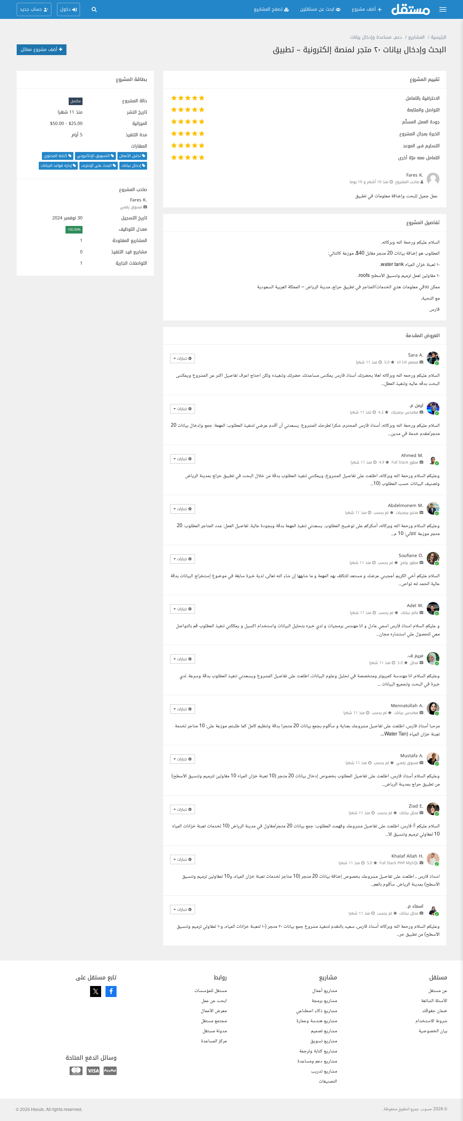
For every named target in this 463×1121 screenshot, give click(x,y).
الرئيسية (438, 37)
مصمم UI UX (407, 362)
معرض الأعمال (214, 1011)
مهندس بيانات (406, 712)
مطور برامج (409, 562)
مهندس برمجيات (404, 412)
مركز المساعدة (214, 1041)
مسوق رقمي (131, 207)
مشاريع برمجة (324, 1001)
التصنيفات (328, 1081)
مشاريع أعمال (324, 991)
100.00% (74, 230)
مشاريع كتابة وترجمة (318, 1051)
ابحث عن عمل (214, 1001)
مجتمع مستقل (214, 1021)
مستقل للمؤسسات (210, 991)
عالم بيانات (409, 612)
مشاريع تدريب (324, 1071)
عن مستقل (437, 991)
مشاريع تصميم (324, 1031)
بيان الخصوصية (433, 1031)
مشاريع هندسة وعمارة (316, 1021)
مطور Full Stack (405, 462)
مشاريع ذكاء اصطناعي (316, 1011)
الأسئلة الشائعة (434, 1001)
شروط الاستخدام (431, 1021)
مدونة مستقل (215, 1031)
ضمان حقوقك (434, 1011)
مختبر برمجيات (407, 512)
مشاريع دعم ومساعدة (317, 1061)
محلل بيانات (408, 812)
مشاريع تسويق (323, 1041)
